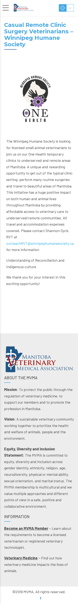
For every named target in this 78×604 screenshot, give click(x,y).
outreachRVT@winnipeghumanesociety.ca (40, 243)
